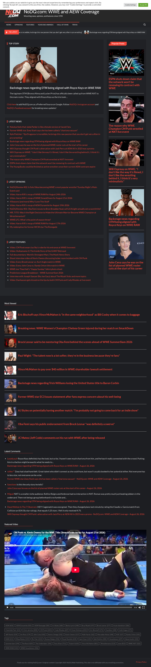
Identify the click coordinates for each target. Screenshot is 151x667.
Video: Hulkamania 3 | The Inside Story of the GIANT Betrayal (38, 251)
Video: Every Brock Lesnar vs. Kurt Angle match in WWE (35, 262)
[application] (75, 570)
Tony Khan (60, 643)
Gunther (111, 630)
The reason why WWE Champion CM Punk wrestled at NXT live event (41, 159)
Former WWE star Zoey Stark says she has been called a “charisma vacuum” (44, 130)
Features (30, 25)
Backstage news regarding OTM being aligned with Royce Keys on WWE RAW (95, 32)
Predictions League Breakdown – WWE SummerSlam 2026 (36, 272)
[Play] (7, 607)
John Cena (39, 634)
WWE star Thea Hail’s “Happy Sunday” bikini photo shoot (36, 269)
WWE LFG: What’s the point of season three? (30, 219)
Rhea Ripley (22, 639)
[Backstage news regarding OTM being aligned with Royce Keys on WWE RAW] (64, 32)
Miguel (10, 494)
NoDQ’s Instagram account (82, 104)
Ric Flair (37, 639)
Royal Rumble (69, 639)
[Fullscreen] (143, 607)
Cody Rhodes (62, 630)
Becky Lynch (72, 625)
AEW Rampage (41, 625)
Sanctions (11, 484)
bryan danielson (121, 625)
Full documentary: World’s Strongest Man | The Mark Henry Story (40, 254)
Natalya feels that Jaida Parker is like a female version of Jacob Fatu (40, 127)
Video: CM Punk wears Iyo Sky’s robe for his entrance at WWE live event (42, 247)
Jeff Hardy (11, 634)
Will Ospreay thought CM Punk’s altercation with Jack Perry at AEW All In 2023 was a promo (52, 148)
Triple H (74, 643)
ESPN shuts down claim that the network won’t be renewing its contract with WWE (48, 163)
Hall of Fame (63, 25)
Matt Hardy (88, 634)
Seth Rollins (100, 639)
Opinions (19, 25)
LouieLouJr (12, 458)
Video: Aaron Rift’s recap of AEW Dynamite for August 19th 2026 (39, 205)
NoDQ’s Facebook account (19, 108)
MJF (119, 634)
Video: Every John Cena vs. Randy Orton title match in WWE (37, 265)
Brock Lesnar (104, 625)
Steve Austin (131, 639)
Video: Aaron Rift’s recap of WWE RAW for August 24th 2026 (38, 194)
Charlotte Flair (12, 630)
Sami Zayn (85, 639)
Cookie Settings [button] (130, 5)
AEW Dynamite (24, 625)
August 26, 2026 (87, 465)
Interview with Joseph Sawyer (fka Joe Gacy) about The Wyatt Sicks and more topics (48, 276)
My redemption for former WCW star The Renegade (33, 227)
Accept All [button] (143, 5)
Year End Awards (45, 25)
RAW (9, 639)
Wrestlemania (108, 643)
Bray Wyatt (88, 625)
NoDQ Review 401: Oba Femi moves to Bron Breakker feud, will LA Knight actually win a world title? (55, 208)
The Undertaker (43, 643)
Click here (11, 104)
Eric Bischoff (96, 630)
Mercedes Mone (105, 634)
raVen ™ (11, 471)
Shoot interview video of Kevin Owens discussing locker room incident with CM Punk (48, 258)
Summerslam (12, 643)
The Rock (27, 643)
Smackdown (115, 639)
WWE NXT (134, 643)
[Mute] (139, 607)
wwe (122, 643)
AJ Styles (57, 625)
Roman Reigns (52, 639)
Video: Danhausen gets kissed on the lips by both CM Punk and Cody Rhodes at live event (50, 280)
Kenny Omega (55, 634)
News (8, 25)
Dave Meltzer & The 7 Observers (22, 507)
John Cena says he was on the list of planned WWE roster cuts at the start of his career (49, 145)
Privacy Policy (141, 662)
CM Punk (46, 630)
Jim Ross (25, 634)
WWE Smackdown (29, 648)
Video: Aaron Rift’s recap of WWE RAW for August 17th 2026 (38, 223)
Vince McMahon (90, 643)
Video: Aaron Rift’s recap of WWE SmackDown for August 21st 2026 (41, 198)
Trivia (75, 25)
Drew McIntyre (79, 630)
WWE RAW (11, 648)
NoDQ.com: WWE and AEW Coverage (61, 11)
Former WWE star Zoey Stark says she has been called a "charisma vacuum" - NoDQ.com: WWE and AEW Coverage (59, 479)
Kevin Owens (72, 634)
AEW (9, 625)
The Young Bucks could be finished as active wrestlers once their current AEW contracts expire (52, 166)
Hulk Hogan (125, 630)
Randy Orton (133, 634)
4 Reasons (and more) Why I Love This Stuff (29, 201)
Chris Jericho (30, 630)
